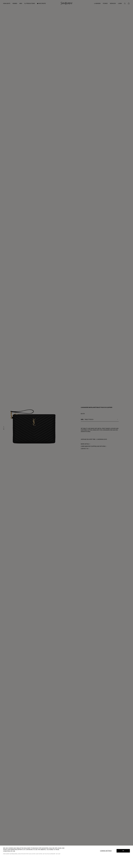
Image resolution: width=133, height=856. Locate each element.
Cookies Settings (106, 850)
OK (123, 850)
